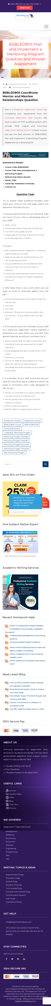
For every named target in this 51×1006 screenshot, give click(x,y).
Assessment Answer (12, 421)
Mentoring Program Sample (16, 441)
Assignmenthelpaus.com (25, 1001)
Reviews (12, 808)
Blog (11, 801)
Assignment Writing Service (18, 130)
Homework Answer (12, 429)
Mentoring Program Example (16, 437)
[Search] (46, 464)
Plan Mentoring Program (14, 453)
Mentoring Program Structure (16, 445)
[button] (44, 503)
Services (12, 791)
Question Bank (15, 794)
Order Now (13, 805)
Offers (11, 797)
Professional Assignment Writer (27, 109)
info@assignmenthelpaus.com (18, 922)
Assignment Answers (17, 84)
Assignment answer (32, 421)
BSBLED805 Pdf (31, 425)
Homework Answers (21, 87)
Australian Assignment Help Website (23, 118)
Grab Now (25, 8)
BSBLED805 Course (12, 425)
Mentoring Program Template (16, 449)
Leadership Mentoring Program (17, 433)
